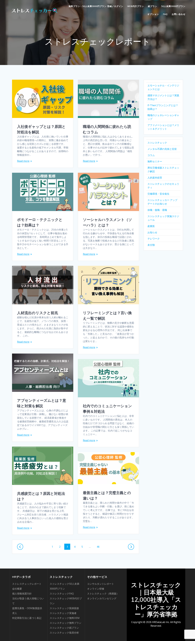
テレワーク (153, 238)
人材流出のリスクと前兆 (37, 313)
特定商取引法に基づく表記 (26, 618)
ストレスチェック (157, 142)
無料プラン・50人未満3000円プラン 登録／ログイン (96, 6)
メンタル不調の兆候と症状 (162, 149)
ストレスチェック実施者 (63, 613)
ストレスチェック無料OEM (65, 618)
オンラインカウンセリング (101, 598)
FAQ (165, 14)
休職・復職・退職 (157, 210)
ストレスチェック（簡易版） (103, 593)
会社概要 (17, 588)
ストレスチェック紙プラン (64, 627)
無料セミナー (154, 161)
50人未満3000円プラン (173, 6)
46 (99, 546)
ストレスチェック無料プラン (65, 623)
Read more (23, 161)
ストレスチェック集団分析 (64, 632)
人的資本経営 (154, 177)
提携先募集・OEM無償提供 (27, 608)
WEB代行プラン (135, 6)
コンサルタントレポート (100, 583)
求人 (14, 613)
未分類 (151, 245)
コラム (151, 155)
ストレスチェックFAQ (62, 593)
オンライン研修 (95, 588)
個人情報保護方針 (22, 593)
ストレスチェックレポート (26, 583)
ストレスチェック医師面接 (64, 608)
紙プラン (152, 6)
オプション (153, 14)
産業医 (151, 226)
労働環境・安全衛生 (158, 193)
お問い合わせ (178, 14)
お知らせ (152, 232)
